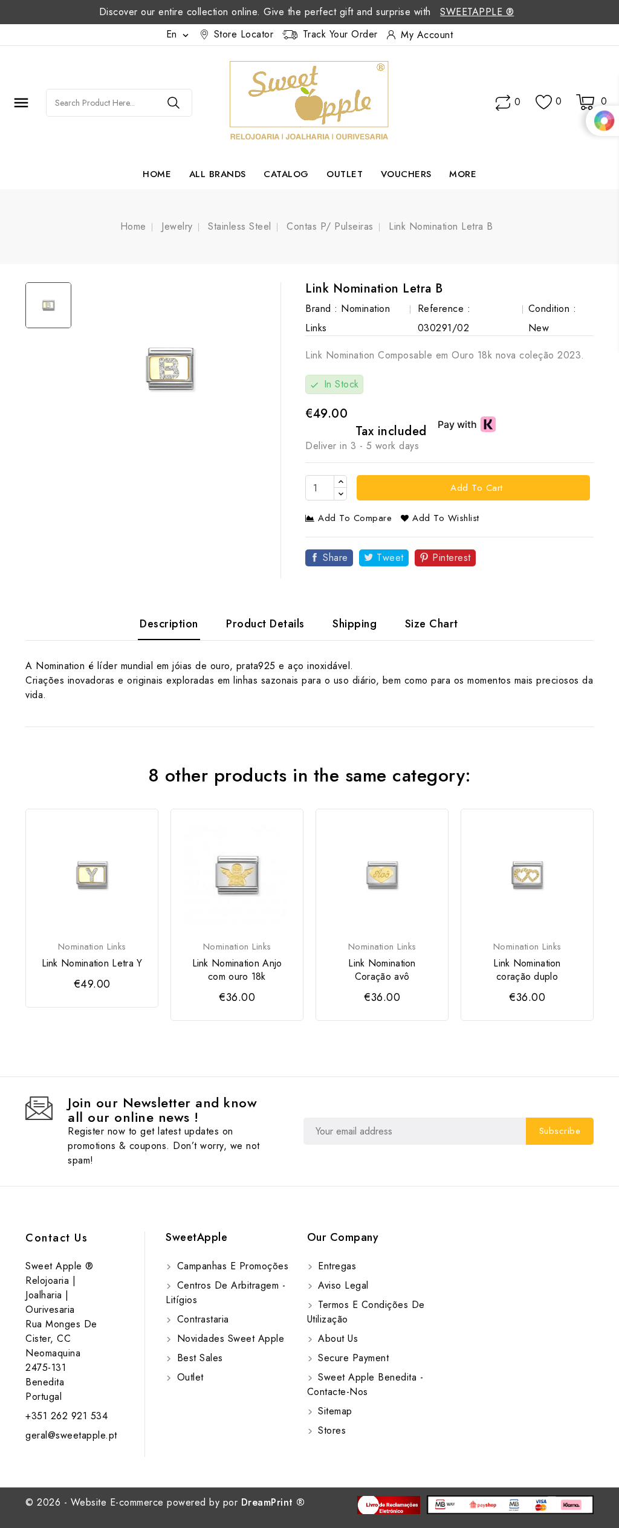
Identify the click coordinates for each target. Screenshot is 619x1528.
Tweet (390, 558)
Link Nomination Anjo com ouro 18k (237, 970)
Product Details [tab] (265, 624)
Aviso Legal (342, 1285)
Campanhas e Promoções (230, 1266)
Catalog (286, 174)
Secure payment (352, 1358)
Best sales (198, 1358)
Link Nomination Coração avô (382, 970)
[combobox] (101, 102)
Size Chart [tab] (431, 624)
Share (335, 558)
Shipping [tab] (354, 624)
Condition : (552, 309)
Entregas (336, 1266)
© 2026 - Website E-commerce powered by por (165, 1502)
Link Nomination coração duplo (527, 970)
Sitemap (333, 1411)
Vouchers (406, 174)
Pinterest (451, 558)
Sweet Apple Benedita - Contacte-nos (365, 1384)
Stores (330, 1430)
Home (157, 174)
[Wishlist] (544, 102)
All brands (217, 174)
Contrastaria (201, 1319)
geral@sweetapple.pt (71, 1435)
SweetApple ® (477, 12)
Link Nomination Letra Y (92, 963)
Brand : (321, 309)
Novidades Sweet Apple (228, 1338)
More (462, 174)
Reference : (444, 309)
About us (336, 1338)
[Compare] (502, 103)
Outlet (344, 174)
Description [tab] (169, 624)
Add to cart (475, 487)
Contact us (56, 1238)
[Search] (173, 102)
